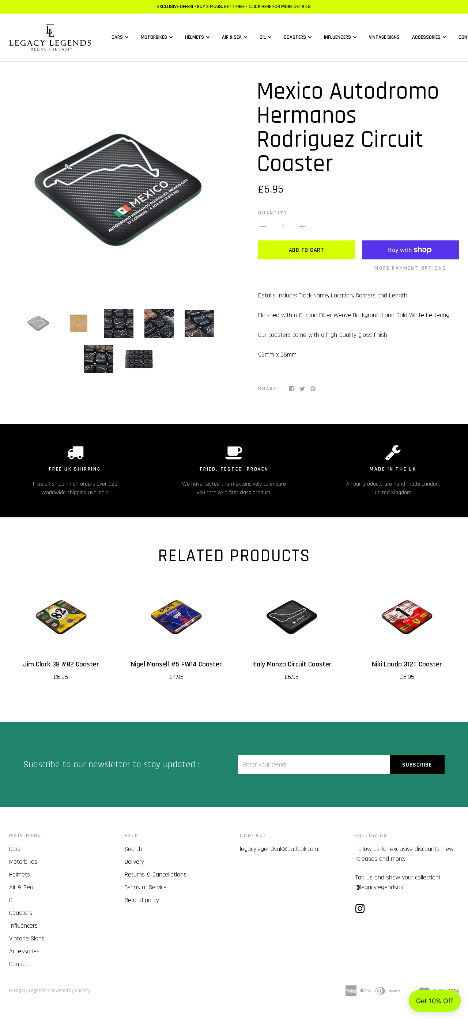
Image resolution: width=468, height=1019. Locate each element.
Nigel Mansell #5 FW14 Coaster (176, 664)
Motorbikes (154, 37)
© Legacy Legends (27, 990)
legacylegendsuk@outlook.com (279, 849)
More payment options (410, 268)
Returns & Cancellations (155, 874)
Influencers (337, 37)
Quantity (272, 213)
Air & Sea (232, 37)
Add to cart (306, 250)
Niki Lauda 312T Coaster (407, 664)
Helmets (194, 37)
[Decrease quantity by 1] (263, 226)
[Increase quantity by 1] (302, 226)
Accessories (426, 37)
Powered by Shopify (70, 990)
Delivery (134, 862)
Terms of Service (146, 887)
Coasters (295, 37)
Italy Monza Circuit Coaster (292, 664)
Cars (117, 37)
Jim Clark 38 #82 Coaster (61, 664)
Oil (263, 37)
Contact (19, 964)
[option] (118, 189)
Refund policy (142, 900)
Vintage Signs (384, 37)
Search (133, 849)
